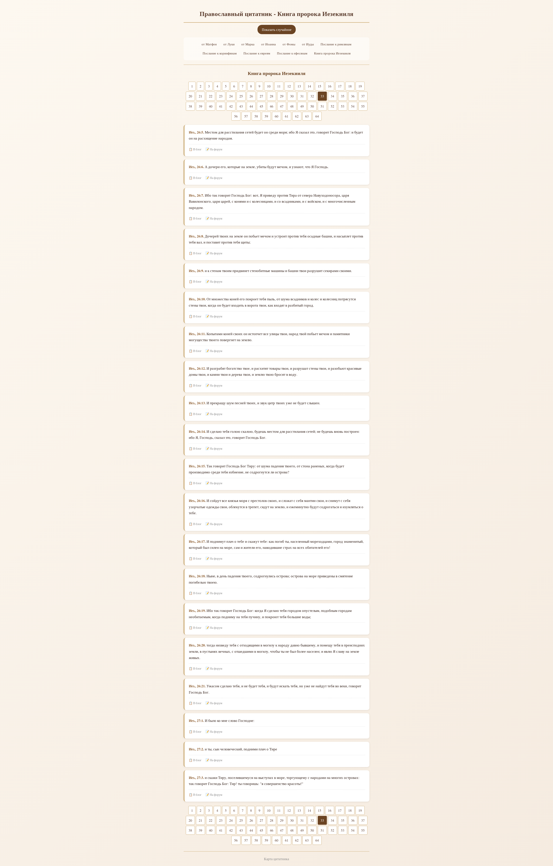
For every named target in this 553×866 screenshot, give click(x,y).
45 (261, 106)
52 (332, 106)
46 (271, 106)
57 (246, 116)
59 (266, 116)
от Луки (229, 44)
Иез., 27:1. (196, 720)
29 (281, 96)
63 (307, 116)
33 (322, 96)
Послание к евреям (256, 53)
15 (319, 86)
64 (317, 116)
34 (332, 96)
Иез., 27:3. (196, 777)
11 (279, 86)
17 (340, 86)
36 (352, 96)
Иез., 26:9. (196, 270)
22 (210, 96)
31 (302, 96)
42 (231, 106)
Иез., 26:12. (197, 368)
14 (309, 86)
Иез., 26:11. (197, 333)
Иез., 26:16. (197, 500)
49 (302, 106)
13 (299, 86)
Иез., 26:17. (197, 541)
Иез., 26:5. (196, 132)
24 (231, 96)
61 (286, 116)
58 (256, 116)
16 (329, 86)
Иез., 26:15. (197, 465)
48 (292, 106)
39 (200, 106)
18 (350, 86)
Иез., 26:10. (197, 298)
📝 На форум (213, 149)
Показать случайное (276, 29)
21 (200, 96)
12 (289, 86)
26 (251, 96)
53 (342, 106)
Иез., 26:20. (197, 645)
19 (360, 86)
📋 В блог (195, 149)
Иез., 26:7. (196, 195)
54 (352, 106)
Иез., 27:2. (196, 749)
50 (312, 106)
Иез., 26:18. (197, 575)
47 (281, 106)
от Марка (247, 44)
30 (292, 96)
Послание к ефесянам (292, 53)
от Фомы (289, 44)
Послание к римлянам (336, 44)
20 (190, 96)
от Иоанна (268, 44)
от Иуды (308, 44)
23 (220, 96)
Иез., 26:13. (197, 402)
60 (276, 116)
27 (261, 96)
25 (241, 96)
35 (342, 96)
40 (210, 106)
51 (322, 106)
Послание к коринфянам (220, 53)
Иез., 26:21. (197, 685)
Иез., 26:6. (196, 166)
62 (297, 116)
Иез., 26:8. (196, 236)
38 (190, 106)
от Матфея (209, 44)
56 (236, 116)
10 (268, 86)
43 (241, 106)
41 (220, 106)
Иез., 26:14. (197, 431)
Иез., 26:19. (197, 610)
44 (251, 106)
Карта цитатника (276, 858)
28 (271, 96)
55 (363, 106)
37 (363, 96)
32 (312, 96)
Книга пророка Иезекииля (332, 53)
